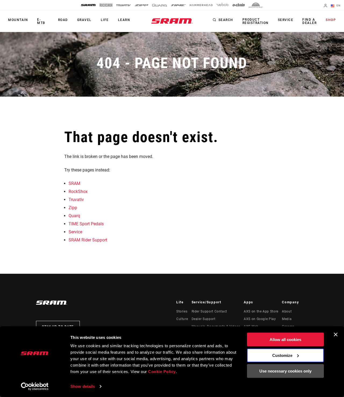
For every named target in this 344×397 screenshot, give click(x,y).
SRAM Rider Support (88, 240)
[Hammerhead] (201, 5)
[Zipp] (141, 5)
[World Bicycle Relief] (256, 5)
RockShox (78, 191)
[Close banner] (336, 334)
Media (287, 319)
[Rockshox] (106, 5)
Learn (124, 20)
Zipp (73, 207)
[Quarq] (159, 5)
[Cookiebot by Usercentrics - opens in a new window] (34, 386)
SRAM (74, 183)
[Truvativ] (123, 5)
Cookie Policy (162, 371)
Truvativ (76, 199)
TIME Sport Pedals (86, 223)
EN (338, 5)
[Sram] (88, 5)
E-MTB (41, 21)
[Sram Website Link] (172, 21)
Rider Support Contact (209, 311)
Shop (331, 20)
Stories (181, 311)
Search (225, 20)
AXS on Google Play (260, 319)
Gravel (84, 20)
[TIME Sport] (178, 5)
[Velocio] (222, 5)
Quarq (74, 215)
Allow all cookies (285, 339)
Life (105, 20)
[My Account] (325, 6)
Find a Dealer (309, 21)
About (287, 311)
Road (63, 20)
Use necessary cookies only (285, 371)
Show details (82, 386)
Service (285, 20)
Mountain (18, 20)
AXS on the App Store (261, 311)
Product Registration (255, 21)
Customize (282, 355)
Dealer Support (204, 319)
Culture (182, 319)
